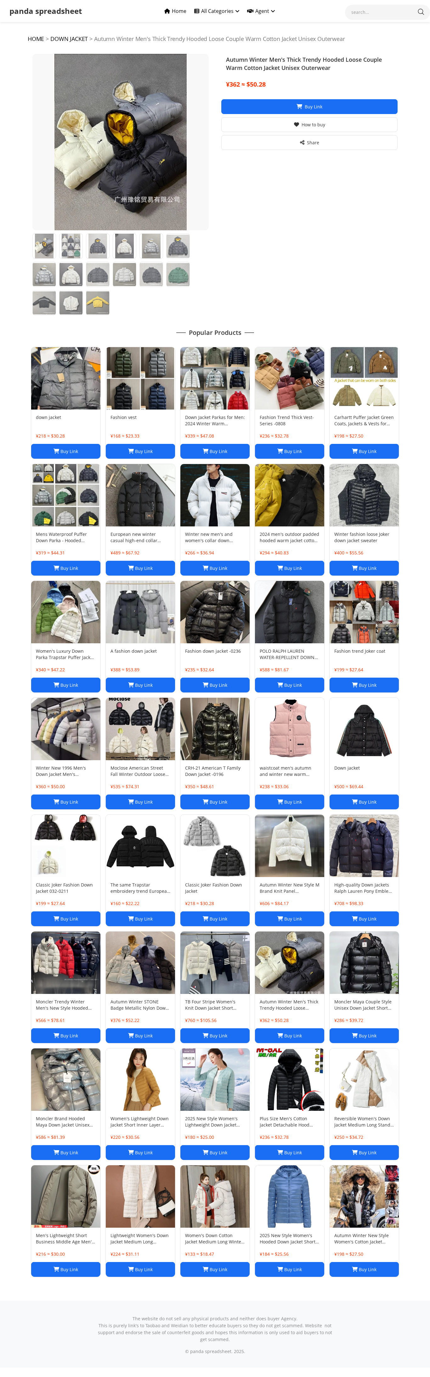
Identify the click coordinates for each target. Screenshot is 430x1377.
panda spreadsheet (45, 11)
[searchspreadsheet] (421, 12)
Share (313, 143)
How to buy (313, 125)
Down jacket (69, 39)
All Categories (217, 11)
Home (179, 11)
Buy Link (313, 107)
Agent (262, 11)
